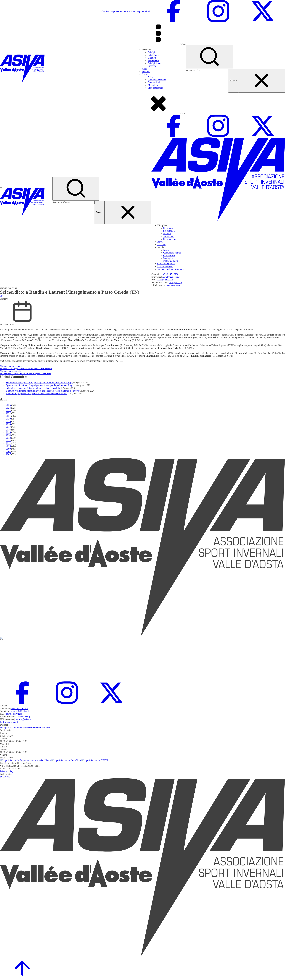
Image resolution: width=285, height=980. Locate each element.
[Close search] (261, 81)
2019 (8, 421)
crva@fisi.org (175, 282)
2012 (8, 440)
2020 (8, 418)
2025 (8, 405)
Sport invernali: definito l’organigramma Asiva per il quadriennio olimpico (40, 385)
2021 (8, 416)
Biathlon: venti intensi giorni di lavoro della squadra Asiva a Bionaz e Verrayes (43, 390)
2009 (8, 449)
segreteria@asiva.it (171, 277)
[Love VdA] (66, 760)
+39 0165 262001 (171, 274)
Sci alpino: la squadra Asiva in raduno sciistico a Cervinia (33, 388)
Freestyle (152, 66)
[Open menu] (1, 187)
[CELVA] (95, 760)
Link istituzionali (165, 266)
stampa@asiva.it (174, 285)
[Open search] (209, 57)
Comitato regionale (110, 11)
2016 (8, 429)
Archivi (145, 74)
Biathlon (152, 57)
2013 (8, 438)
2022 (8, 413)
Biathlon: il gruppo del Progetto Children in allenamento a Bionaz (36, 393)
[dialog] (218, 201)
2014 (8, 435)
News (150, 77)
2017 (8, 427)
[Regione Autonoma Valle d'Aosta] (25, 760)
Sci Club (146, 71)
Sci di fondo (153, 55)
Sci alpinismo (154, 63)
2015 (8, 432)
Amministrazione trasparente (132, 11)
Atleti (144, 68)
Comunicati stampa (157, 79)
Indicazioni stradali (9, 722)
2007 (8, 454)
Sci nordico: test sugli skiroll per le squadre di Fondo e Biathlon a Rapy (39, 382)
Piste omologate (155, 87)
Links (148, 11)
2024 (8, 408)
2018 (8, 424)
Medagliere (153, 85)
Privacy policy (7, 771)
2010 (8, 446)
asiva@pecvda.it (165, 279)
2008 (8, 451)
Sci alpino (152, 52)
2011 (2, 296)
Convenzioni (154, 82)
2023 (8, 410)
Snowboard (153, 60)
